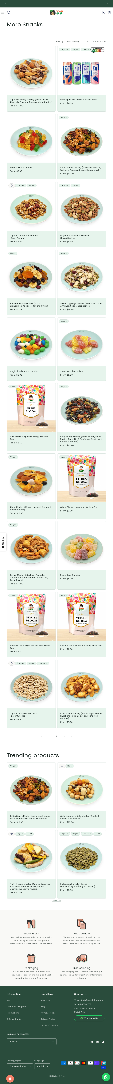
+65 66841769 (84, 1004)
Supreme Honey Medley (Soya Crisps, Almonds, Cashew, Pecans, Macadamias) (31, 100)
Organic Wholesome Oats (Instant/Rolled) (23, 714)
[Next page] (71, 736)
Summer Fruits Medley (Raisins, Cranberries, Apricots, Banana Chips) (29, 304)
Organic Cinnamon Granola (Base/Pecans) (24, 236)
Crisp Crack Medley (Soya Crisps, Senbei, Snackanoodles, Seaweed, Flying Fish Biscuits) (81, 716)
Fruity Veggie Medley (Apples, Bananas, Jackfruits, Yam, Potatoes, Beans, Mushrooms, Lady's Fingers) (30, 886)
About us (45, 1000)
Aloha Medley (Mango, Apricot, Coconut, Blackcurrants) (31, 508)
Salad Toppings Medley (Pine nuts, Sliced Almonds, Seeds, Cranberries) (81, 304)
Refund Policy (48, 1019)
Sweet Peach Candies (71, 371)
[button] (9, 12)
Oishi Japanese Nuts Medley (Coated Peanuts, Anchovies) (79, 817)
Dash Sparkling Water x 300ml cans (78, 99)
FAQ (9, 1000)
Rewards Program (16, 1006)
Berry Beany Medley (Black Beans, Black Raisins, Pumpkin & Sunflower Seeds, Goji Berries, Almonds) (81, 439)
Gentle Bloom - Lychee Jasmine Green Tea (30, 646)
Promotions (13, 1013)
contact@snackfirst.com (90, 1000)
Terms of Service (49, 1025)
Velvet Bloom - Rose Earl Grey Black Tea (81, 645)
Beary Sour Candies (70, 575)
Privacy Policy (48, 1013)
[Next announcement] (108, 4)
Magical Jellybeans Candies (24, 371)
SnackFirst (59, 1076)
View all (56, 900)
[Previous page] (42, 736)
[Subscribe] (53, 1041)
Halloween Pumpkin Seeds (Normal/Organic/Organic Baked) (77, 885)
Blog (43, 1006)
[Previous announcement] (5, 4)
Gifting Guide (14, 1019)
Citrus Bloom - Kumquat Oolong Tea (79, 507)
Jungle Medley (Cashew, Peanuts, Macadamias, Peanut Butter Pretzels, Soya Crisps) (29, 577)
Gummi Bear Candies (21, 167)
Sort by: (60, 41)
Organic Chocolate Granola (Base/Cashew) (74, 236)
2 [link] (56, 736)
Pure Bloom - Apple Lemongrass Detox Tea (30, 437)
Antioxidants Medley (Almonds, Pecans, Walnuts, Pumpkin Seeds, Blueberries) (80, 168)
